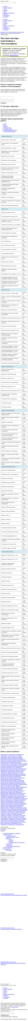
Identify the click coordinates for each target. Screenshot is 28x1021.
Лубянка (8, 785)
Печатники (3, 801)
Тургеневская (8, 820)
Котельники (21, 777)
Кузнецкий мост (4, 783)
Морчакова (7, 823)
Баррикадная (4, 759)
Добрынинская (11, 771)
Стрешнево (3, 815)
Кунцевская (18, 783)
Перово (2, 800)
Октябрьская (4, 796)
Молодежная (13, 789)
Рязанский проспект (22, 809)
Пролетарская (8, 805)
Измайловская (15, 774)
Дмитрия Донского (5, 764)
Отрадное (23, 796)
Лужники (12, 785)
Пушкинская (19, 806)
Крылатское (16, 781)
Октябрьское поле (11, 796)
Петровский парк (9, 800)
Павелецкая (10, 797)
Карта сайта (15, 1007)
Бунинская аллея (22, 764)
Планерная (15, 801)
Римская (3, 809)
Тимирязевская (4, 819)
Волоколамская (22, 768)
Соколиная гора (14, 812)
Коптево (16, 777)
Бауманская (10, 759)
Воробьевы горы (5, 770)
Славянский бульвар (20, 811)
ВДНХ (14, 766)
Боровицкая (18, 762)
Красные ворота (13, 780)
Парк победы (9, 798)
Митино (8, 789)
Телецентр (10, 818)
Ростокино (7, 809)
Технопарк (23, 818)
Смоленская (3, 812)
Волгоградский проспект (7, 768)
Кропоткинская (8, 781)
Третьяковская (12, 819)
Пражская (15, 803)
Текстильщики (4, 818)
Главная (5, 6)
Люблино (18, 785)
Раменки (12, 807)
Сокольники (22, 812)
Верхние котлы (20, 766)
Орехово (19, 796)
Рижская (24, 807)
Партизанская (16, 798)
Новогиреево (12, 792)
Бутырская (3, 766)
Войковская (18, 767)
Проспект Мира (4, 806)
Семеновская (4, 811)
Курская (23, 783)
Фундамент (9, 850)
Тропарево (18, 819)
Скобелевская (11, 824)
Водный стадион (11, 767)
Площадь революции (20, 802)
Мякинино (19, 789)
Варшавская (9, 766)
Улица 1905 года (5, 822)
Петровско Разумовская (19, 800)
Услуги (5, 9)
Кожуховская (10, 776)
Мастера (5, 14)
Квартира (8, 838)
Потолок (5, 126)
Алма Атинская (11, 755)
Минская (3, 789)
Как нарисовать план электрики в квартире (11, 929)
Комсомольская (4, 777)
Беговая (15, 759)
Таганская (9, 816)
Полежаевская (4, 803)
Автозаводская (12, 754)
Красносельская (4, 780)
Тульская (3, 820)
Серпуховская (11, 811)
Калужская (22, 774)
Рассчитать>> (14, 55)
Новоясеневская (4, 794)
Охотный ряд (4, 797)
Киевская (23, 775)
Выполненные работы (8, 13)
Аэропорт (20, 757)
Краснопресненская (15, 779)
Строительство (7, 849)
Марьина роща (11, 787)
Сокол (8, 812)
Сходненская (4, 816)
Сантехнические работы (9, 131)
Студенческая (15, 815)
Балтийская (20, 758)
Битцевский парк (5, 762)
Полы (4, 125)
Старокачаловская (19, 824)
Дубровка (9, 772)
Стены (5, 123)
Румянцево (13, 809)
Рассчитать (3, 829)
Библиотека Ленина (22, 761)
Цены (4, 11)
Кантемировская (5, 775)
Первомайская (23, 798)
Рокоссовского (14, 764)
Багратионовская (12, 758)
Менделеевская (19, 788)
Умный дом (9, 845)
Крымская (21, 781)
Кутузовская (4, 784)
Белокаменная (21, 759)
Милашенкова (14, 823)
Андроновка (4, 757)
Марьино (18, 787)
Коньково (11, 777)
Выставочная (12, 770)
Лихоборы (9, 784)
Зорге (21, 772)
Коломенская (17, 776)
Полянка (10, 803)
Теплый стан (17, 818)
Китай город (4, 776)
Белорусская (4, 761)
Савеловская (4, 810)
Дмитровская (4, 771)
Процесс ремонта (7, 834)
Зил (19, 772)
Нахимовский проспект (18, 790)
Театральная (21, 816)
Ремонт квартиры (7, 847)
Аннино (9, 757)
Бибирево (14, 761)
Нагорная (9, 790)
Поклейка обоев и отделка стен (17, 842)
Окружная (21, 794)
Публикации (6, 15)
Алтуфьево (18, 755)
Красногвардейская (5, 779)
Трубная (24, 819)
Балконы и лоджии (11, 836)
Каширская (17, 775)
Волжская (15, 768)
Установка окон (7, 127)
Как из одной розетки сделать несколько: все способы (14, 895)
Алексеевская (4, 755)
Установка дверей (7, 129)
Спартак (3, 814)
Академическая (20, 754)
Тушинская (15, 820)
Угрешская (21, 820)
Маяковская (24, 787)
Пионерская (9, 801)
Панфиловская (17, 797)
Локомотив (15, 784)
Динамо (23, 770)
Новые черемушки (13, 794)
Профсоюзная (12, 806)
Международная (11, 788)
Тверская (15, 816)
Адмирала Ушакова (22, 763)
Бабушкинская (4, 758)
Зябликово (3, 774)
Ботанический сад (5, 763)
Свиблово (15, 810)
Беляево (9, 761)
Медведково (4, 788)
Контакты (5, 16)
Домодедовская (19, 771)
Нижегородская (4, 792)
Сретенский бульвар (17, 814)
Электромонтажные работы (10, 130)
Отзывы (5, 10)
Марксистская (4, 787)
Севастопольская (22, 810)
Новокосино (19, 792)
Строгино (9, 815)
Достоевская (4, 772)
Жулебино (15, 772)
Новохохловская (21, 793)
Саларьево (9, 810)
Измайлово (9, 774)
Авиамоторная (4, 754)
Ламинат (11, 839)
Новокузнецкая (4, 793)
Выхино (18, 770)
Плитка (11, 841)
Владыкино (3, 767)
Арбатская (14, 757)
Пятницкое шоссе (5, 807)
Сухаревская (22, 815)
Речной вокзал (18, 807)
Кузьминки (12, 783)
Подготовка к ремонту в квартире (11, 833)
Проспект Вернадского (18, 805)
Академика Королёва (14, 822)
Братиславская (13, 763)
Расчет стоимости (7, 7)
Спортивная (8, 814)
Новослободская (13, 793)
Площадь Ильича (10, 802)
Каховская (11, 775)
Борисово (12, 762)
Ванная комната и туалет (12, 837)
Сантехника (9, 843)
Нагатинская (4, 790)
